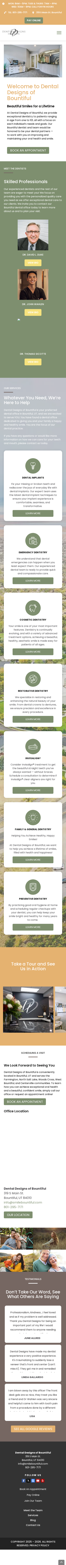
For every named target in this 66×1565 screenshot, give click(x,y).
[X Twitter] (28, 1480)
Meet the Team (33, 1510)
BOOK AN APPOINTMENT (28, 150)
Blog (33, 1520)
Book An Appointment (33, 1489)
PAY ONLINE (34, 20)
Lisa (32, 1416)
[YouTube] (38, 1480)
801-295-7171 (20, 12)
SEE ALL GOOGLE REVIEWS (33, 1429)
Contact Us (33, 1525)
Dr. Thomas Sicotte (33, 354)
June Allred (32, 1338)
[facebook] (23, 1480)
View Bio (33, 262)
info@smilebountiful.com (23, 1202)
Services (33, 1515)
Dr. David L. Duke (33, 254)
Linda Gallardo (32, 1377)
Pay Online (33, 1495)
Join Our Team (33, 1501)
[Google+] (33, 1480)
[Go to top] (61, 1562)
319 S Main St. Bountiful (49, 12)
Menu (59, 32)
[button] (28, 1010)
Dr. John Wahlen (33, 304)
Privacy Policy (39, 1545)
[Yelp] (42, 1480)
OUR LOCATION (18, 1215)
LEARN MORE (33, 513)
